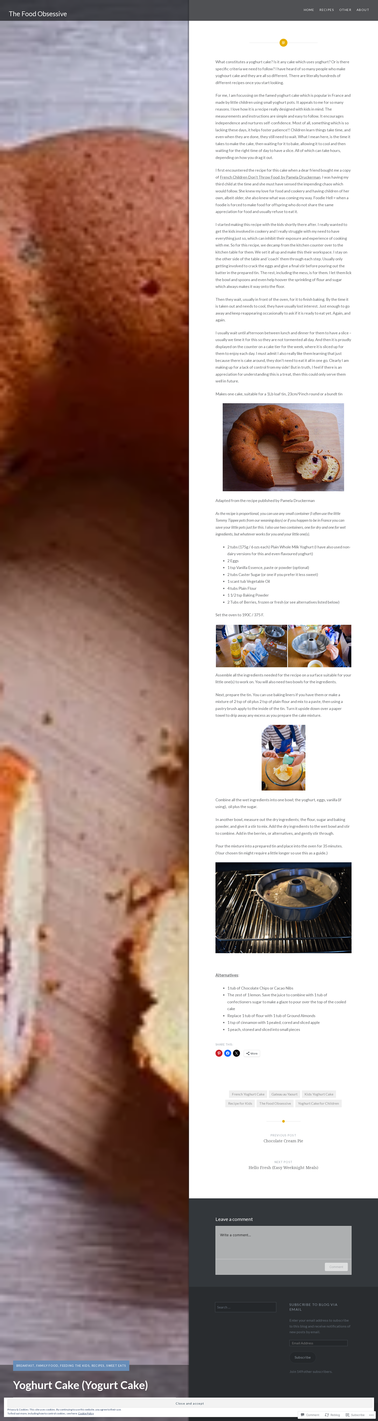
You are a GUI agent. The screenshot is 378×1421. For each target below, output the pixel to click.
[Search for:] (245, 1307)
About (363, 10)
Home (309, 10)
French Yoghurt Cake (248, 1094)
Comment (336, 1267)
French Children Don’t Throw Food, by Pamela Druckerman (270, 177)
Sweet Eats (116, 1365)
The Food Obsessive (38, 14)
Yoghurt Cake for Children (318, 1103)
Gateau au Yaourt (284, 1094)
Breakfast (25, 1365)
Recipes (326, 10)
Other (345, 10)
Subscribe (303, 1357)
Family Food (47, 1365)
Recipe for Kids (240, 1103)
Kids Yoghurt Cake (318, 1094)
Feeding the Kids (75, 1365)
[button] (251, 646)
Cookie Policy (86, 1413)
